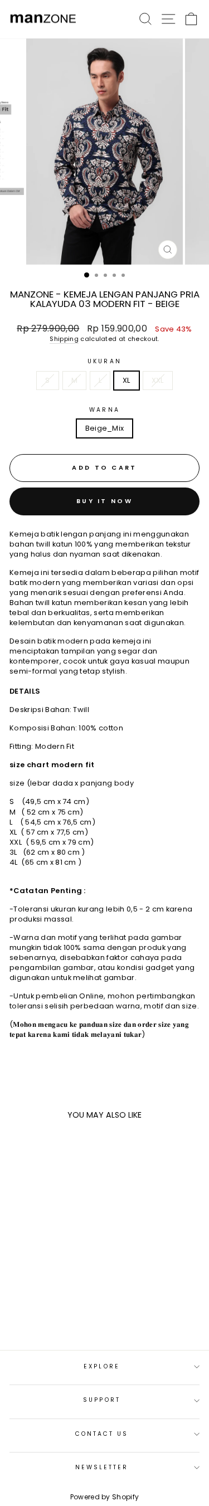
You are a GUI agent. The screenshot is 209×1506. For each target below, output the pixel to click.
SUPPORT (101, 1400)
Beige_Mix (104, 428)
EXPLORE (102, 1366)
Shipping (64, 339)
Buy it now (104, 500)
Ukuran (104, 361)
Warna (104, 410)
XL (126, 380)
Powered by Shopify (104, 1497)
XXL (158, 380)
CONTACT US (102, 1434)
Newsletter (102, 1467)
